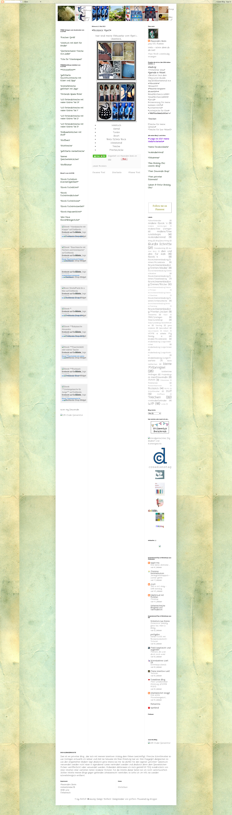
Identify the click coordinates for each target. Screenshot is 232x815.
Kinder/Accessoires (157, 339)
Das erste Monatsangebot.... (158, 696)
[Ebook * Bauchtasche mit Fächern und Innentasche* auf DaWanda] (74, 253)
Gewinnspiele (153, 331)
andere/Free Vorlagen (160, 228)
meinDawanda (159, 377)
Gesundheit (163, 328)
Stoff (169, 391)
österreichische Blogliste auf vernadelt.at (158, 607)
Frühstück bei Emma (160, 621)
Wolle (163, 404)
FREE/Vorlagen (155, 317)
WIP (151, 404)
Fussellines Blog (158, 679)
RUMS (166, 388)
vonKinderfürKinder (157, 400)
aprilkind (155, 707)
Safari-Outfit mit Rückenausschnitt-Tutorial (159, 639)
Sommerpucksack (158, 664)
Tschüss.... (155, 673)
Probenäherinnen (155, 386)
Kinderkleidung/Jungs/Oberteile (159, 359)
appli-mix (155, 562)
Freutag (159, 325)
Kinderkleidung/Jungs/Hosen (160, 347)
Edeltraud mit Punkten (157, 596)
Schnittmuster (154, 391)
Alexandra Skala (158, 41)
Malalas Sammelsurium (157, 572)
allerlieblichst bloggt (160, 693)
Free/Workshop (155, 320)
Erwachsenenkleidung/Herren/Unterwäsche (159, 299)
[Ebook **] (66, 309)
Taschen (154, 397)
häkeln (165, 331)
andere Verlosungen (157, 226)
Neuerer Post (98, 172)
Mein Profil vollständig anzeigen (159, 55)
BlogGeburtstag (162, 240)
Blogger (153, 799)
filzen (165, 315)
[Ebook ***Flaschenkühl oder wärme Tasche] (74, 350)
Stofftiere (161, 394)
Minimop (154, 599)
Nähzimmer (164, 380)
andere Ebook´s (157, 223)
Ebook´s (153, 257)
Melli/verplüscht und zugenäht (160, 648)
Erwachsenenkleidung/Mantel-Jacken (159, 310)
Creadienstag (159, 248)
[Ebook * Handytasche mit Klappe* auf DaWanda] (74, 229)
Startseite (116, 172)
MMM (151, 380)
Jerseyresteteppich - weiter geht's (160, 576)
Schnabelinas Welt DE (159, 661)
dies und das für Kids (160, 253)
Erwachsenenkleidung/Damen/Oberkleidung (159, 277)
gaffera (132, 799)
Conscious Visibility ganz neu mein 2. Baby (159, 626)
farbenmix (155, 704)
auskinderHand (156, 237)
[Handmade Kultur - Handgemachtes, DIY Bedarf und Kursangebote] (160, 443)
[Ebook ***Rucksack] (71, 369)
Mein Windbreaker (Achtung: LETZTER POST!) (159, 684)
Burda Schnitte (160, 244)
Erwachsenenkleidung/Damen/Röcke (159, 283)
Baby (150, 240)
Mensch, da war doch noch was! (158, 653)
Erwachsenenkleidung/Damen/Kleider (159, 266)
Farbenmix (152, 314)
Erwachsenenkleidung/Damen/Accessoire (159, 261)
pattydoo (155, 634)
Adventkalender (154, 220)
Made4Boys (166, 374)
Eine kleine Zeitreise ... (160, 565)
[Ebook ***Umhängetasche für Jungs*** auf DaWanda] (74, 392)
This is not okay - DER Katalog (158, 587)
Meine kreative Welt (160, 671)
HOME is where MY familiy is (160, 335)
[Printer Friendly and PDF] (99, 156)
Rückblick (102, 166)
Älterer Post (134, 172)
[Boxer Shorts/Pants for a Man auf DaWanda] (74, 291)
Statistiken (123, 787)
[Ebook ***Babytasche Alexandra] (74, 329)
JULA (153, 584)
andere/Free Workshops (160, 233)
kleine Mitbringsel (160, 366)
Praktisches (153, 383)
